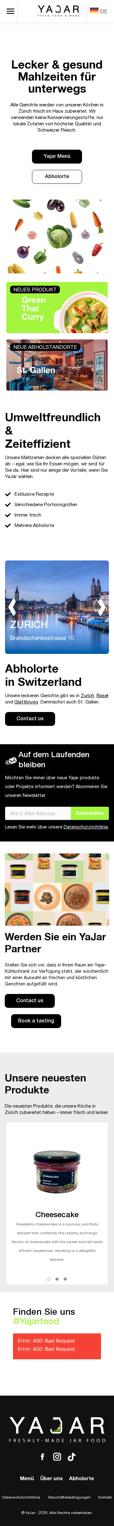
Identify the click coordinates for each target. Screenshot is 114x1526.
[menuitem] (99, 11)
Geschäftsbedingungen (69, 1497)
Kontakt (105, 1497)
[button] (48, 1279)
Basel (102, 696)
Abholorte (81, 1479)
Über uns (51, 1479)
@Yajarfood (36, 1322)
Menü (27, 1479)
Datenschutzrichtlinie (86, 827)
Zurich (87, 696)
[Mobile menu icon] (12, 11)
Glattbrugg (26, 702)
